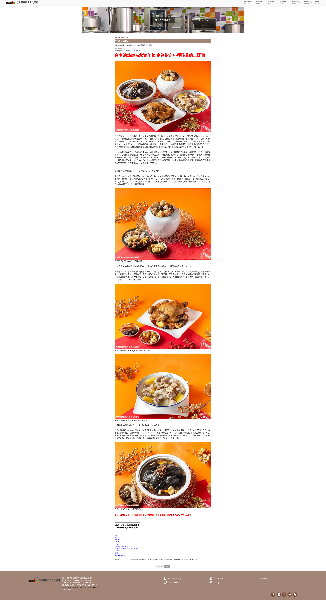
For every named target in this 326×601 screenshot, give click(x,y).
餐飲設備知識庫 (120, 37)
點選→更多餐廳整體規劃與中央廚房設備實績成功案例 (127, 526)
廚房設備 (95, 587)
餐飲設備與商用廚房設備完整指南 (73, 587)
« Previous (159, 566)
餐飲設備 (88, 587)
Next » (167, 566)
